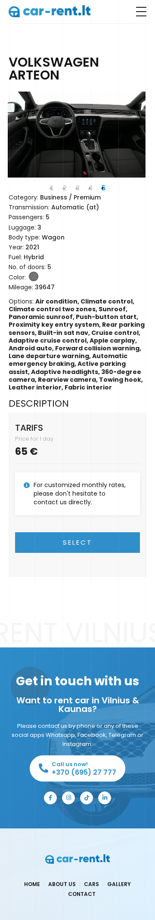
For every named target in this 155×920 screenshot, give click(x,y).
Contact (82, 894)
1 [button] (52, 188)
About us (62, 884)
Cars (91, 884)
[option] (77, 135)
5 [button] (103, 188)
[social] (50, 797)
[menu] (141, 11)
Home (32, 884)
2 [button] (65, 188)
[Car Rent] (49, 11)
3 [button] (78, 188)
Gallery (119, 884)
